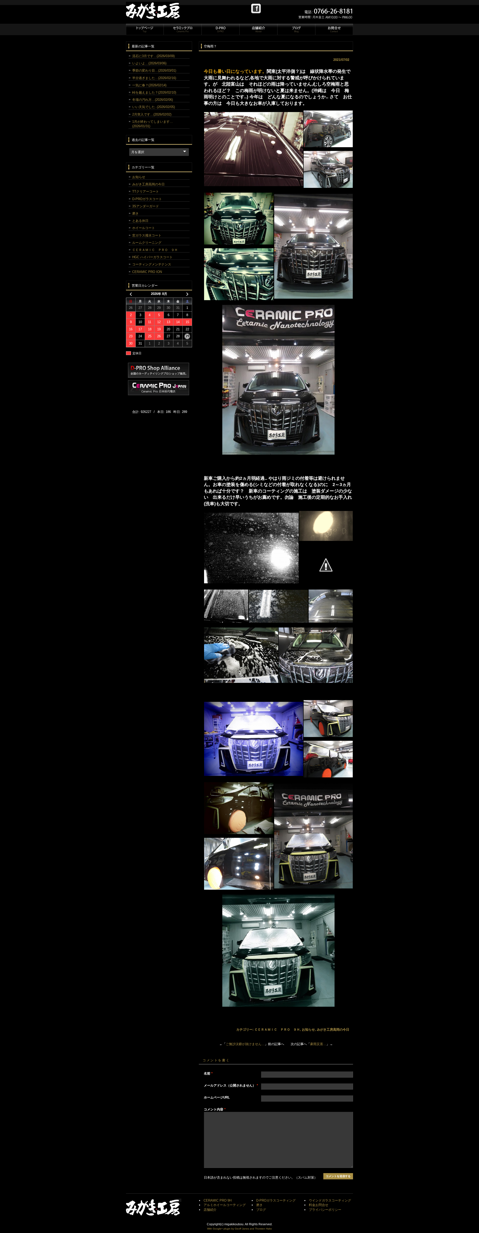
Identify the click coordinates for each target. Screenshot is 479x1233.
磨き (135, 213)
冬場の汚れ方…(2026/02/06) (152, 100)
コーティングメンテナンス (151, 264)
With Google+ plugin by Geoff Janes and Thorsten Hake (239, 1228)
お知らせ (308, 1029)
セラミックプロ (182, 29)
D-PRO (220, 29)
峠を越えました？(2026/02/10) (154, 92)
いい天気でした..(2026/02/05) (153, 107)
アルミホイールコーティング (225, 1205)
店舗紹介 (258, 29)
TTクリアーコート (145, 191)
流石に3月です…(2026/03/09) (153, 56)
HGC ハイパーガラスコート (152, 257)
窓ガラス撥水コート (146, 235)
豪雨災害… (318, 1044)
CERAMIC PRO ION (147, 272)
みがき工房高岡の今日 (333, 1029)
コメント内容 (215, 1109)
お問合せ (334, 29)
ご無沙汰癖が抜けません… (245, 1044)
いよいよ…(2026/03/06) (149, 63)
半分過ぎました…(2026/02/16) (154, 78)
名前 (208, 1073)
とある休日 (140, 221)
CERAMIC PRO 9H (218, 1200)
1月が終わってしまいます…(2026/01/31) (152, 124)
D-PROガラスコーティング (276, 1200)
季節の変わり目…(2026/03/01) (154, 70)
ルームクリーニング (146, 243)
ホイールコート (143, 228)
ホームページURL (217, 1097)
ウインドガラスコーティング (330, 1200)
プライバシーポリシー (325, 1210)
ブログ (296, 29)
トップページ (144, 29)
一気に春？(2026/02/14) (149, 85)
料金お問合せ (318, 1205)
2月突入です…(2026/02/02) (151, 114)
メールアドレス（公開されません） (231, 1085)
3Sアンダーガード (145, 206)
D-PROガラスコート (147, 199)
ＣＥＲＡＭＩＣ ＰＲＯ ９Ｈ (277, 1029)
